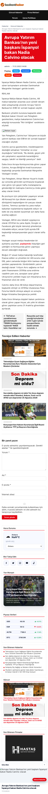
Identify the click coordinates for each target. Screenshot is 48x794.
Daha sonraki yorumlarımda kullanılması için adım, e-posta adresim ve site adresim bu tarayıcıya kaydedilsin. (22, 509)
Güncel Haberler (16, 12)
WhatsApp (36, 71)
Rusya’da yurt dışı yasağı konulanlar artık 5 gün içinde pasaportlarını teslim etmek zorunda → (35, 322)
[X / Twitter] (13, 563)
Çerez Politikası (29, 18)
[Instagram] (20, 563)
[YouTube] (27, 563)
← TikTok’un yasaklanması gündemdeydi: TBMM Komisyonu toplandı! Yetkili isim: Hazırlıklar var (12, 322)
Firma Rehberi (33, 12)
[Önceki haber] (35, 580)
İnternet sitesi (8, 494)
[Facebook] (6, 563)
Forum (15, 18)
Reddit (8, 75)
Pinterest (17, 75)
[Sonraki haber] (40, 580)
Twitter (16, 71)
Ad (4, 475)
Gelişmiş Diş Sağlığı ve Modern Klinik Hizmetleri (23, 667)
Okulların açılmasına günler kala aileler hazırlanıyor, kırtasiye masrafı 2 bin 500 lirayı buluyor (24, 671)
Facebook (25, 71)
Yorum (5, 452)
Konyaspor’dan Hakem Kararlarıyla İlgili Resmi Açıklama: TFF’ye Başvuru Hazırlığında (22, 664)
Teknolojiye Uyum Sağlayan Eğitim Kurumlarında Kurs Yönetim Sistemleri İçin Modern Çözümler (23, 652)
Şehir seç (10, 541)
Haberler (5, 26)
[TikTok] (34, 563)
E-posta (6, 485)
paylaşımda (25, 243)
